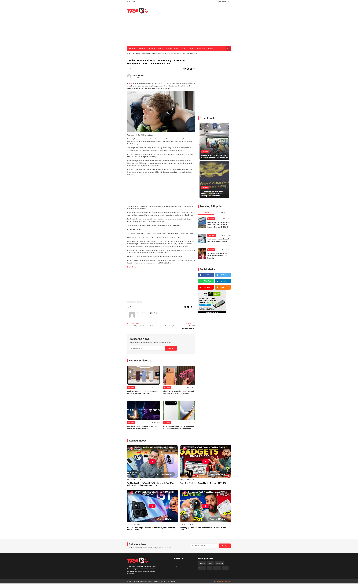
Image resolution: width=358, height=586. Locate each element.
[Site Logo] (137, 11)
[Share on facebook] (184, 68)
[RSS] (222, 287)
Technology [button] (136, 53)
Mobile (176, 48)
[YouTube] (205, 287)
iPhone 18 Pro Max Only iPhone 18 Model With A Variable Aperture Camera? (178, 392)
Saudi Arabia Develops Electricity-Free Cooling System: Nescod (218, 240)
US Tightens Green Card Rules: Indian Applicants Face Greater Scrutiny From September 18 (212, 193)
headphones (131, 302)
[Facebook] (205, 275)
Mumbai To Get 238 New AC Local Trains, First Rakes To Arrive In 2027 (214, 156)
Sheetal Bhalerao (138, 75)
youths (139, 302)
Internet (160, 48)
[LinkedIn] (222, 281)
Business (142, 48)
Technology (151, 48)
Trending (206, 212)
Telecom (169, 48)
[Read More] (143, 375)
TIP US (135, 1)
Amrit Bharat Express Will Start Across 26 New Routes (143, 326)
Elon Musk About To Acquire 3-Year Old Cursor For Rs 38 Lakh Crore (142, 427)
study (130, 83)
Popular (222, 212)
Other (191, 48)
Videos (210, 48)
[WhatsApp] (205, 281)
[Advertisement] (197, 10)
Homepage (132, 48)
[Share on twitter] (188, 68)
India (209, 568)
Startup (184, 48)
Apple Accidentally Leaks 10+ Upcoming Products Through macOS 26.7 (142, 392)
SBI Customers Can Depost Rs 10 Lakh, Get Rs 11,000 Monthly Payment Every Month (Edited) (218, 224)
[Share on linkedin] (191, 68)
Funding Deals (200, 48)
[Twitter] (222, 275)
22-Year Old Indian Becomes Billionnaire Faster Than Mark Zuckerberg (217, 255)
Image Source (131, 267)
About (128, 1)
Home (129, 53)
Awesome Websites (224, 581)
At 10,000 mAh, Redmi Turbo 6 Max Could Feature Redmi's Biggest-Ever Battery (178, 427)
